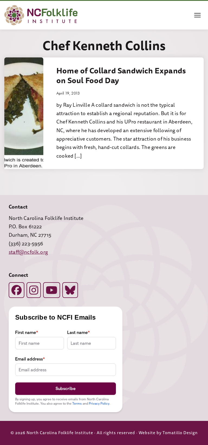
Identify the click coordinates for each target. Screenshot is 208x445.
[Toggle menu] (197, 15)
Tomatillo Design (180, 433)
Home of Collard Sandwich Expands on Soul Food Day (121, 75)
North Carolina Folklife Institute (60, 433)
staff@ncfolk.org (28, 252)
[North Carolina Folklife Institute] (40, 15)
